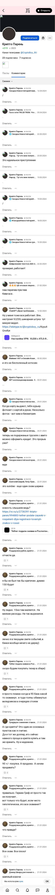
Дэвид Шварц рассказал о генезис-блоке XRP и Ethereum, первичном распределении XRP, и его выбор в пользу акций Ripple (22, 872)
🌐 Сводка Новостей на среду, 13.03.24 (22, 242)
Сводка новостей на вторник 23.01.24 (22, 460)
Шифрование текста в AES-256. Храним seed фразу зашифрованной (22, 264)
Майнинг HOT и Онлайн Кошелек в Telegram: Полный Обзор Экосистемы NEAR (22, 358)
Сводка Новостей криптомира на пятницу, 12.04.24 (22, 91)
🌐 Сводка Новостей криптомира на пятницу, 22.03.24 (22, 134)
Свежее (6, 81)
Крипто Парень (16, 88)
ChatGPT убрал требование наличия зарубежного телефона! (22, 311)
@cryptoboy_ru (31, 326)
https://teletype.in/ (12, 326)
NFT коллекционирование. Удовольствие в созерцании (22, 380)
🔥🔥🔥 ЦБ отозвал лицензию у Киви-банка (22, 285)
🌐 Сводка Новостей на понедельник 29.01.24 (22, 402)
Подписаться (30, 38)
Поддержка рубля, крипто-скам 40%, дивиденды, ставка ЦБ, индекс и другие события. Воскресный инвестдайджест (22, 503)
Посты (5, 73)
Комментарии (18, 73)
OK (47, 881)
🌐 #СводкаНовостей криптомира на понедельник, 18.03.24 (22, 220)
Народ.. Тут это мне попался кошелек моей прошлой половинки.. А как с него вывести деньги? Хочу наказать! (22, 156)
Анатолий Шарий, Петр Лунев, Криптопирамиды (22, 482)
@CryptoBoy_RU (29, 52)
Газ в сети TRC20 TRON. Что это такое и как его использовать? (22, 112)
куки (21, 881)
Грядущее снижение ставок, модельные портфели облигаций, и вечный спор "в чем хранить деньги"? (22, 722)
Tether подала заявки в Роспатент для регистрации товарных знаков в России (22, 664)
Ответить (7, 102)
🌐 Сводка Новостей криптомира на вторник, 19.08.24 (22, 199)
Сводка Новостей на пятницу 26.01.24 (22, 431)
